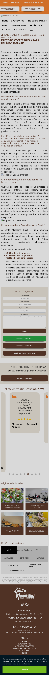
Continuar (24, 670)
